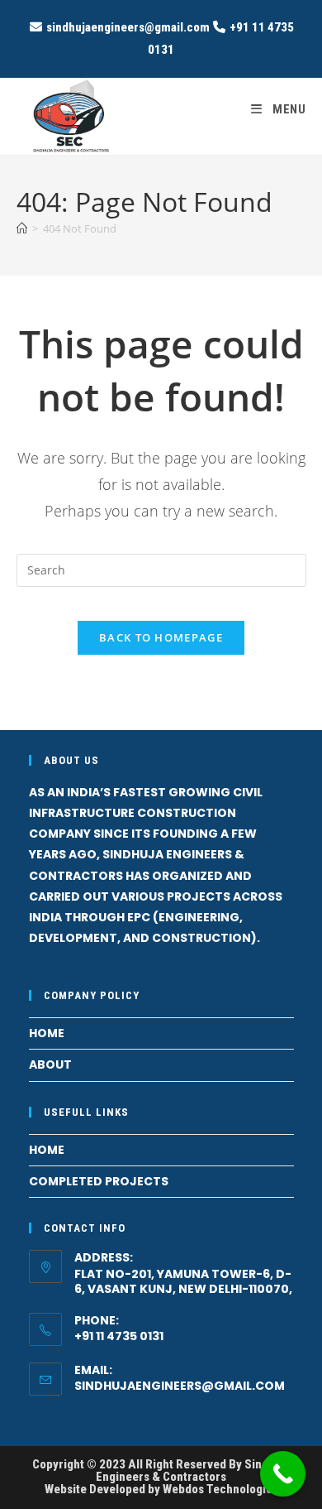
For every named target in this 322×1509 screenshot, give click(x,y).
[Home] (22, 228)
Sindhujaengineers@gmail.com (179, 1385)
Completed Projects (98, 1181)
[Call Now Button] (282, 1474)
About (50, 1064)
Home (46, 1033)
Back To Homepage (161, 637)
